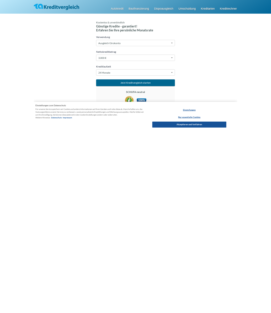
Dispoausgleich (163, 8)
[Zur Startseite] (56, 6)
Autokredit (117, 8)
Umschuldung (187, 8)
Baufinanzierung (139, 8)
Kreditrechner (228, 8)
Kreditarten (208, 8)
